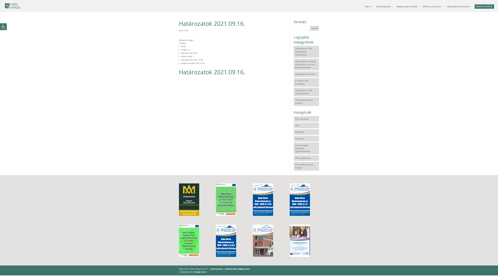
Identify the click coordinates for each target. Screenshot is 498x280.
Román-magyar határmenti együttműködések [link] (302, 148)
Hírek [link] (297, 125)
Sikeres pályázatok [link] (303, 158)
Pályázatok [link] (299, 132)
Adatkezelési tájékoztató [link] (237, 269)
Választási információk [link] (458, 7)
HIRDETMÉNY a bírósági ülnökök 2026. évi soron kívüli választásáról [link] (305, 64)
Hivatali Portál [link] (484, 7)
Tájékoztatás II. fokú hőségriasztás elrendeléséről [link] (303, 51)
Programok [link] (300, 138)
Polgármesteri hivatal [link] (406, 7)
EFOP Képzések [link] (301, 119)
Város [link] (368, 7)
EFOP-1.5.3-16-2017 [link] (432, 7)
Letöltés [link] (182, 43)
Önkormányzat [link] (383, 7)
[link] (3, 26)
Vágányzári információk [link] (305, 74)
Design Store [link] (200, 272)
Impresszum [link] (217, 269)
